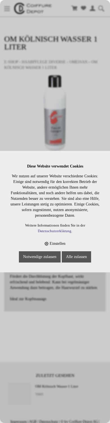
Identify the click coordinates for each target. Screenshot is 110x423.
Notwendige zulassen (39, 257)
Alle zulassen (76, 257)
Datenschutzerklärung (54, 231)
